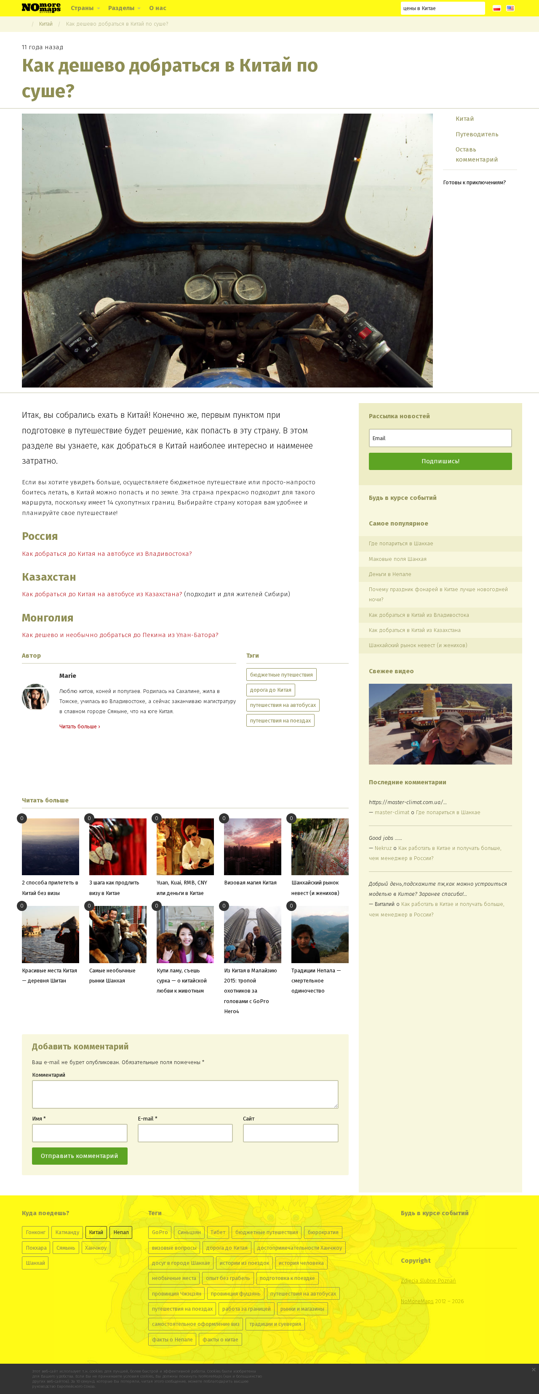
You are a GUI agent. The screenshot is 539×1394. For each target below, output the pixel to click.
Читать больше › (79, 726)
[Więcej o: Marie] (35, 697)
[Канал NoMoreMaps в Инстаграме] (342, 8)
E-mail (147, 1118)
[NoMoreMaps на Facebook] (357, 8)
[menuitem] (84, 8)
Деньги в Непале (390, 574)
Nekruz (383, 848)
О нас (157, 8)
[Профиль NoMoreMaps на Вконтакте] (326, 8)
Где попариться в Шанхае (401, 543)
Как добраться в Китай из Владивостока (419, 615)
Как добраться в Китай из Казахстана (415, 630)
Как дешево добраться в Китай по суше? (117, 24)
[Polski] (497, 8)
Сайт (248, 1118)
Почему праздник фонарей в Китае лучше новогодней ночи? (438, 594)
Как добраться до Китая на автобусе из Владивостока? (107, 554)
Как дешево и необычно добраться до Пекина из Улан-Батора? (120, 635)
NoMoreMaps (417, 1301)
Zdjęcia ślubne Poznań (428, 1280)
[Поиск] (478, 8)
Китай (46, 24)
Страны (82, 8)
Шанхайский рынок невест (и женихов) (418, 645)
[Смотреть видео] (440, 724)
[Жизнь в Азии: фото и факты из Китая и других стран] (41, 7)
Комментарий (48, 1075)
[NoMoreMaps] (24, 24)
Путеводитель (477, 134)
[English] (510, 8)
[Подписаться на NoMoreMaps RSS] (387, 8)
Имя (39, 1118)
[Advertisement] (185, 764)
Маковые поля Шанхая (398, 559)
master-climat (392, 812)
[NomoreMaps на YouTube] (372, 8)
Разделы (121, 8)
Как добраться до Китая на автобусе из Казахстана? (102, 594)
